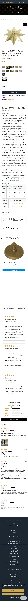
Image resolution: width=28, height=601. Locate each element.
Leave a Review (14, 566)
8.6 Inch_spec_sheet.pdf (17, 203)
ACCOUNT (11, 12)
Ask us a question (14, 104)
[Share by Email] (14, 228)
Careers (14, 558)
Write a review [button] (14, 419)
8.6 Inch (4, 79)
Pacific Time (14, 541)
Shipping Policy (10, 99)
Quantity (3, 86)
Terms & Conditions (14, 553)
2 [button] (13, 513)
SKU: (3, 82)
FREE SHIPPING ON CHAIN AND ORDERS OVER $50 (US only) (8, 1)
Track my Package (14, 550)
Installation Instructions (7, 214)
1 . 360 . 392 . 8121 (14, 530)
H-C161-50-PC (12, 323)
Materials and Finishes (14, 556)
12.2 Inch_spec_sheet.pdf (17, 206)
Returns (14, 559)
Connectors (14, 576)
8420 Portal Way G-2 (14, 535)
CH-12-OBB (11, 353)
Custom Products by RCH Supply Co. (14, 554)
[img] (4, 428)
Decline (13, 593)
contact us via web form (14, 525)
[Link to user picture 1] (4, 442)
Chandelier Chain (14, 574)
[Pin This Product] (17, 228)
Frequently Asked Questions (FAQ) (14, 562)
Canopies (14, 577)
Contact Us (14, 548)
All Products (14, 573)
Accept (13, 590)
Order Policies (5, 104)
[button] (5, 58)
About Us (14, 546)
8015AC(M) (11, 382)
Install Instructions (14, 561)
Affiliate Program (14, 564)
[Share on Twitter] (11, 228)
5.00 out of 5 (17, 405)
